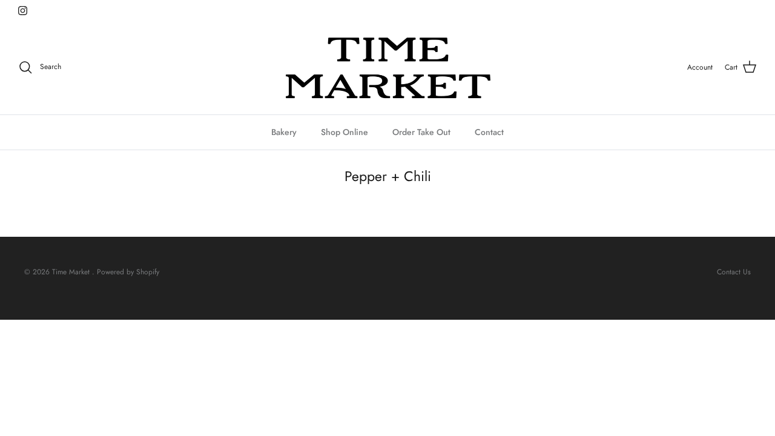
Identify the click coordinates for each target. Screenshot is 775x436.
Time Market (72, 271)
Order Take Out (421, 132)
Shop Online (344, 132)
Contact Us (734, 271)
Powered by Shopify (128, 271)
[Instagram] (22, 10)
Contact (489, 132)
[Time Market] (387, 67)
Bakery (284, 132)
